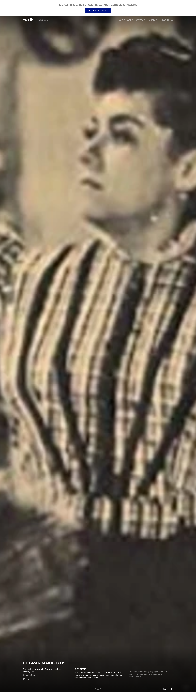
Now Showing (126, 20)
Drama (34, 675)
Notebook (140, 20)
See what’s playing (98, 10)
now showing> (136, 677)
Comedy (26, 675)
